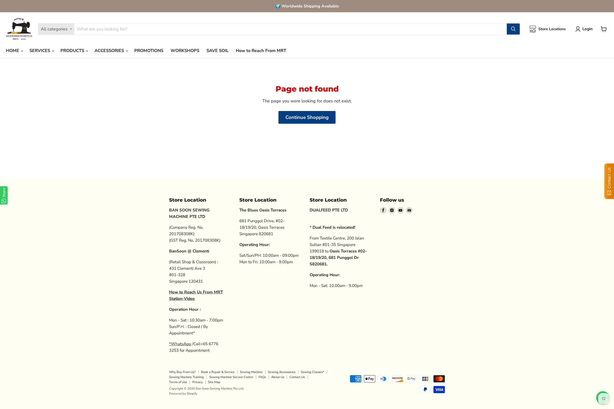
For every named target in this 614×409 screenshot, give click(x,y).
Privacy (197, 382)
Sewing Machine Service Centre (231, 377)
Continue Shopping (307, 117)
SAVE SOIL (218, 50)
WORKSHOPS (185, 50)
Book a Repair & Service (218, 372)
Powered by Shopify (183, 393)
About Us (277, 377)
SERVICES (40, 50)
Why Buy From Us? (182, 372)
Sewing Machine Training (186, 377)
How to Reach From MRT (261, 50)
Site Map (214, 382)
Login (587, 29)
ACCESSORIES (109, 50)
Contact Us (297, 377)
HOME (13, 50)
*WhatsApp (180, 344)
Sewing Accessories (281, 372)
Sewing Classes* (312, 372)
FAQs (262, 377)
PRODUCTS (72, 50)
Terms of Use (178, 382)
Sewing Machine (251, 372)
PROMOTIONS (148, 50)
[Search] (513, 29)
